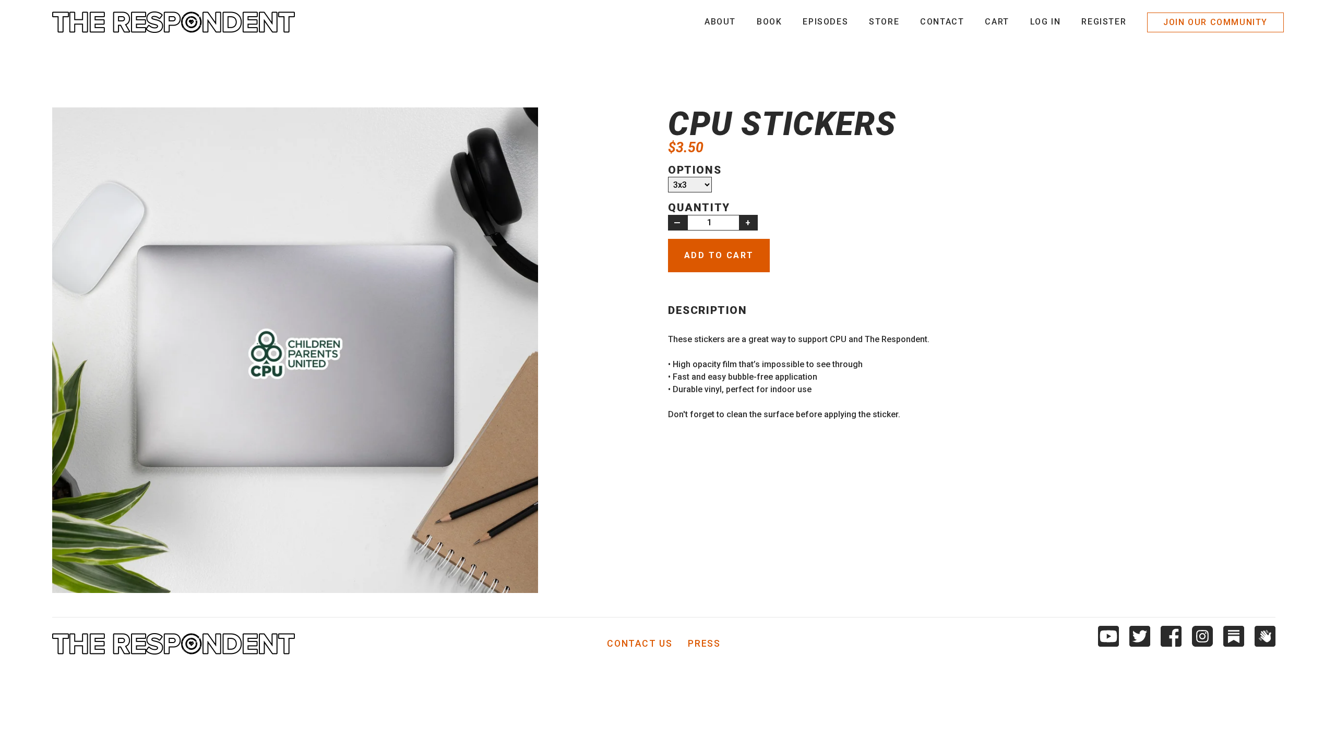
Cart (997, 22)
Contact (942, 22)
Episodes (825, 22)
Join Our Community (1215, 22)
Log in (1045, 22)
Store (884, 22)
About (720, 22)
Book (769, 22)
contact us (639, 644)
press (704, 644)
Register (1103, 22)
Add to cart (719, 255)
